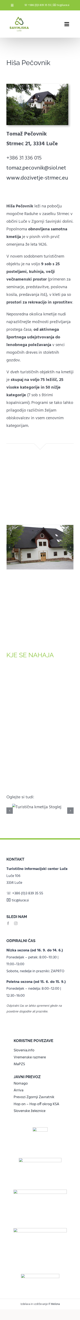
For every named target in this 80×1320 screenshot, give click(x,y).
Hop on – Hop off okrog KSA (36, 1104)
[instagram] (15, 923)
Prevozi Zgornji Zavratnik (34, 1097)
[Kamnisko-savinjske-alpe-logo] (40, 1191)
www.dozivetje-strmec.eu (37, 178)
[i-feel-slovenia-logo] (40, 1276)
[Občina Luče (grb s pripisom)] (40, 1129)
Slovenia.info (24, 1050)
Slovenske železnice (29, 1111)
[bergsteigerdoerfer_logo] (40, 1160)
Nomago (21, 1084)
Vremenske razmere (30, 1057)
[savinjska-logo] (40, 1230)
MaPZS (19, 1064)
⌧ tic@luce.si (61, 5)
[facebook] (8, 923)
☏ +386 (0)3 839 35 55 (37, 5)
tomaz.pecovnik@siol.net (36, 168)
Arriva (18, 1090)
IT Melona (54, 1304)
